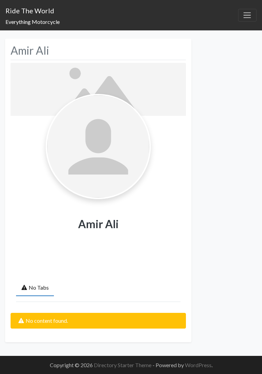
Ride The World (29, 10)
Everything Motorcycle (32, 21)
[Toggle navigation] (247, 15)
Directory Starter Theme (123, 365)
